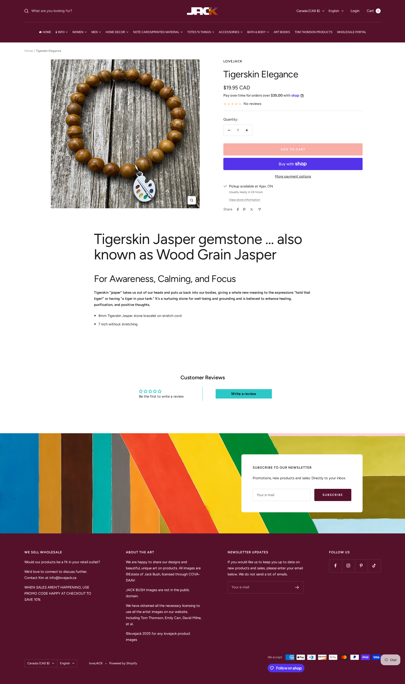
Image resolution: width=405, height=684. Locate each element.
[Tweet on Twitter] (252, 209)
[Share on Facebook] (238, 209)
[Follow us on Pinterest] (361, 565)
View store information (244, 199)
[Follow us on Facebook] (335, 565)
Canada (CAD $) (308, 11)
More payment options (293, 176)
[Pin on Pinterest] (244, 209)
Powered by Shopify (123, 663)
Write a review (243, 393)
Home (28, 51)
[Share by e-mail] (259, 209)
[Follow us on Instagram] (348, 565)
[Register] (297, 587)
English (334, 11)
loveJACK (232, 61)
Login (355, 11)
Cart (373, 11)
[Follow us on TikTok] (374, 565)
